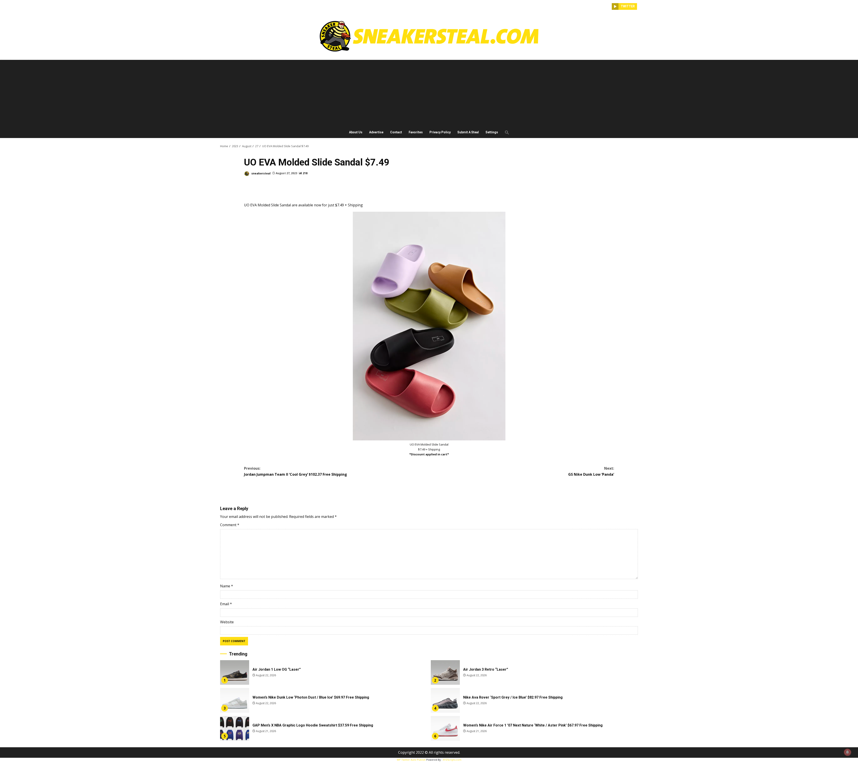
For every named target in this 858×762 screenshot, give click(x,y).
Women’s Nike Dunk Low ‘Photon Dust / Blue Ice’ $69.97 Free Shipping (234, 700)
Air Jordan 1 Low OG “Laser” (234, 672)
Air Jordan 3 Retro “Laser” (445, 672)
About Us (355, 132)
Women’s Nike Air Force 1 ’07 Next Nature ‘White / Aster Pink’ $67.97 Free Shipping (445, 728)
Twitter (628, 6)
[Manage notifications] (847, 752)
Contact (396, 132)
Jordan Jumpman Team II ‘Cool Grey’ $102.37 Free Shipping (295, 471)
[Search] (608, 6)
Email (226, 603)
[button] (505, 132)
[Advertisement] (429, 93)
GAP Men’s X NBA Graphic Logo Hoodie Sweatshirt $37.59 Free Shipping (234, 728)
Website (227, 622)
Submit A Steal (468, 132)
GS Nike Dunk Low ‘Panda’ (591, 471)
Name (226, 586)
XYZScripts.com (452, 759)
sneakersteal (261, 173)
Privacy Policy (440, 132)
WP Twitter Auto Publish (411, 759)
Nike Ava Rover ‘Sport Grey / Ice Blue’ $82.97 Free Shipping (445, 700)
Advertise (376, 132)
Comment (229, 524)
